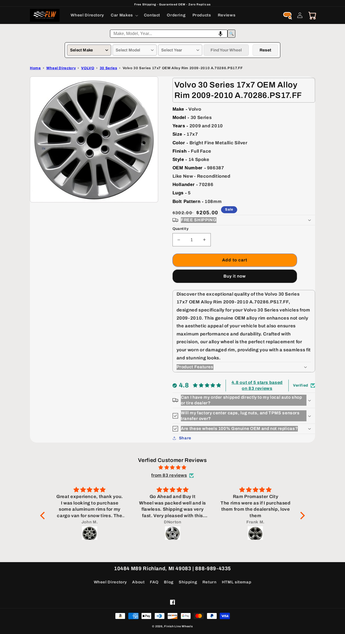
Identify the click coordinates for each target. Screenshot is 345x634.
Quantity (180, 229)
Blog (169, 582)
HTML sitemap (236, 582)
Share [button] (185, 438)
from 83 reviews (169, 475)
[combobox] (168, 34)
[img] (172, 468)
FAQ (154, 582)
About (138, 582)
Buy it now (234, 276)
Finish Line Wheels (178, 626)
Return (209, 582)
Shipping (188, 582)
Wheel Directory (110, 582)
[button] (124, 15)
